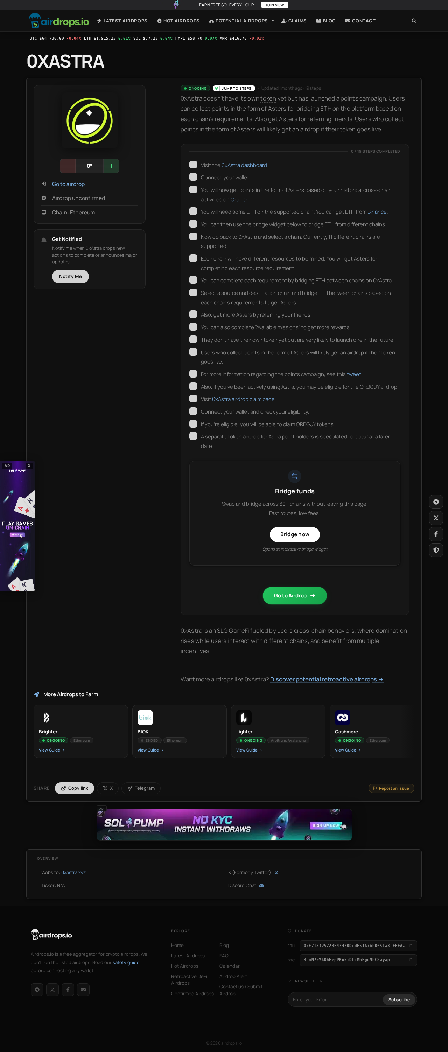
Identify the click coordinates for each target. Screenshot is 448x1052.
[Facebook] (68, 989)
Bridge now (294, 534)
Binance (377, 211)
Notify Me (70, 276)
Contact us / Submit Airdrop (240, 990)
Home (59, 20)
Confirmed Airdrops (192, 993)
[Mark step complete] (193, 164)
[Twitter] (436, 518)
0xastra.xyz (73, 872)
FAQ (224, 956)
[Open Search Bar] (414, 20)
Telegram (145, 788)
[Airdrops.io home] (51, 934)
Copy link (78, 788)
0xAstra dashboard (244, 165)
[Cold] (68, 166)
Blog (329, 21)
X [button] (29, 465)
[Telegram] (37, 989)
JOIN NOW (274, 4)
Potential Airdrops (241, 21)
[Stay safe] (436, 550)
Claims (297, 21)
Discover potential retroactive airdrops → (327, 679)
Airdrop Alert (233, 976)
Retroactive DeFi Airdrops (189, 980)
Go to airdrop (68, 184)
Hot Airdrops (181, 21)
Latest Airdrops (124, 21)
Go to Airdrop (290, 595)
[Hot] (111, 166)
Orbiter (239, 199)
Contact (363, 21)
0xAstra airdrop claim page (243, 399)
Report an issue (394, 788)
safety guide (126, 962)
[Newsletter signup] (83, 989)
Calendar (229, 966)
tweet (354, 374)
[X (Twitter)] (52, 989)
